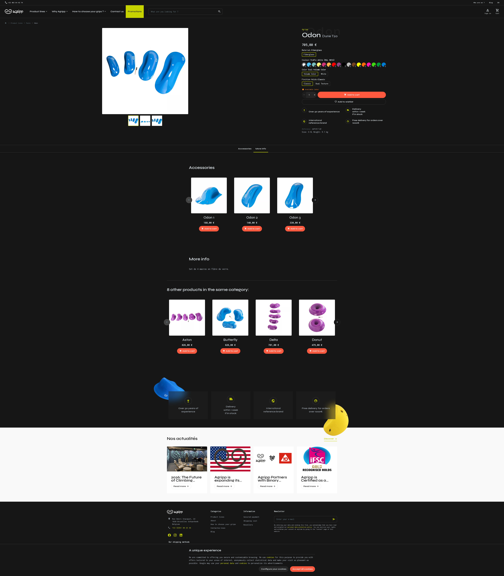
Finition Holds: (313, 79)
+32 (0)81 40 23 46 (181, 528)
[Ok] (334, 519)
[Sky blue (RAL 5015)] (309, 65)
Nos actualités (182, 438)
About (213, 521)
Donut (317, 340)
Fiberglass (309, 54)
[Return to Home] (6, 23)
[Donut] (317, 318)
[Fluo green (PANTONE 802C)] (374, 65)
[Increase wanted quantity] (314, 95)
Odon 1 (209, 217)
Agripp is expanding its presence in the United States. (228, 479)
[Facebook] (169, 535)
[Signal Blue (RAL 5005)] (384, 65)
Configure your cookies (273, 569)
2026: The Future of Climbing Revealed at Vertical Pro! (186, 479)
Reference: (306, 129)
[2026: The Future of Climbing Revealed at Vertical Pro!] (187, 458)
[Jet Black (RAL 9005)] (344, 65)
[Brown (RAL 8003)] (354, 65)
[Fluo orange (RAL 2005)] (364, 65)
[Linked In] (180, 535)
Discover (329, 439)
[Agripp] (13, 11)
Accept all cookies (302, 569)
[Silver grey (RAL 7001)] (349, 65)
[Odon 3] (295, 195)
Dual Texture (322, 83)
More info (261, 148)
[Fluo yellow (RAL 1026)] (359, 65)
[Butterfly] (230, 318)
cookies (270, 557)
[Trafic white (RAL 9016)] (304, 65)
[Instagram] (175, 535)
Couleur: (318, 60)
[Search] (219, 11)
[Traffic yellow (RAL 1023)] (319, 65)
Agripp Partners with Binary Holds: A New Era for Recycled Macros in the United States (273, 479)
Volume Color (310, 74)
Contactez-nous (218, 528)
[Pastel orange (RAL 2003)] (329, 65)
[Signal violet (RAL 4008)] (339, 65)
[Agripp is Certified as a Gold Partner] (317, 458)
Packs (28, 23)
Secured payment (251, 517)
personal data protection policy (299, 527)
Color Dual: (314, 69)
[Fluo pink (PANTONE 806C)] (369, 65)
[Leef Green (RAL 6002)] (379, 65)
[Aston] (187, 318)
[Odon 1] (209, 195)
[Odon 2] (252, 195)
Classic (307, 83)
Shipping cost (250, 521)
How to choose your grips (223, 524)
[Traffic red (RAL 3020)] (334, 65)
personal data (227, 563)
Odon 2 (252, 217)
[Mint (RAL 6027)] (314, 65)
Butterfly (230, 340)
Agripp (305, 29)
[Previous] (106, 71)
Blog (213, 532)
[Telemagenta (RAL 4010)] (324, 65)
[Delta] (274, 318)
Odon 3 (295, 217)
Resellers (248, 525)
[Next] (184, 71)
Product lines (17, 23)
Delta (273, 340)
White (323, 74)
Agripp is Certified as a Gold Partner (313, 479)
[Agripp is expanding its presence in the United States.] (230, 458)
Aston (187, 340)
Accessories (244, 148)
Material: (312, 50)
